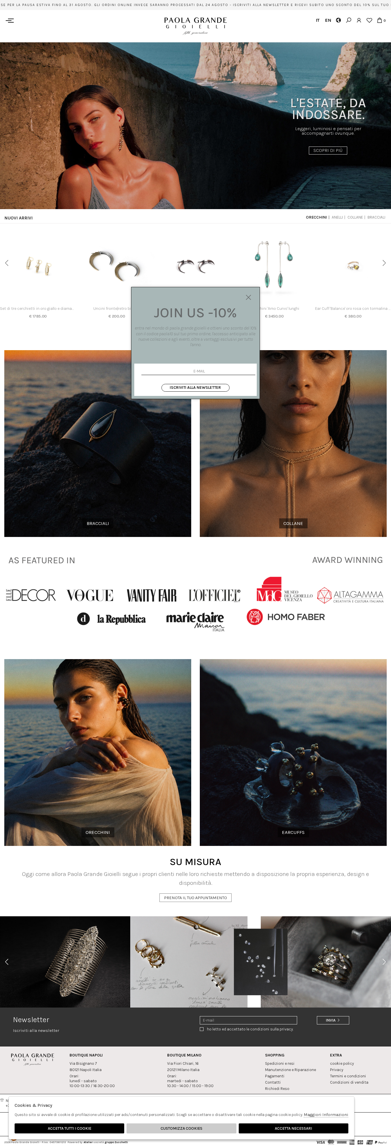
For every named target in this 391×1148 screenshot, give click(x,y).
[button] (7, 263)
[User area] (359, 20)
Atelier (88, 1142)
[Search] (348, 20)
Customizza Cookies (181, 1128)
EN (328, 20)
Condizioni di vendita (349, 1082)
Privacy (336, 1069)
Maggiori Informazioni (326, 1114)
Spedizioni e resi (280, 1063)
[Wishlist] (369, 20)
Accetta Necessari (293, 1128)
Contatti (273, 1082)
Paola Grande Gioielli (196, 26)
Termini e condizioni (348, 1076)
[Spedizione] (338, 20)
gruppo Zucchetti (116, 1142)
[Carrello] (379, 20)
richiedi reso (277, 1088)
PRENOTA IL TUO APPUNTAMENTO (195, 897)
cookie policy (342, 1063)
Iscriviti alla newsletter (195, 387)
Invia (331, 1020)
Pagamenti (275, 1076)
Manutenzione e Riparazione (290, 1069)
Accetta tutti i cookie (69, 1128)
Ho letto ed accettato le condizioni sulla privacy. (250, 1029)
